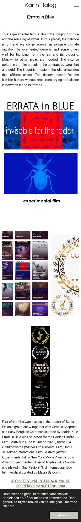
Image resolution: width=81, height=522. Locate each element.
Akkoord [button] (64, 515)
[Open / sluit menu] (76, 5)
